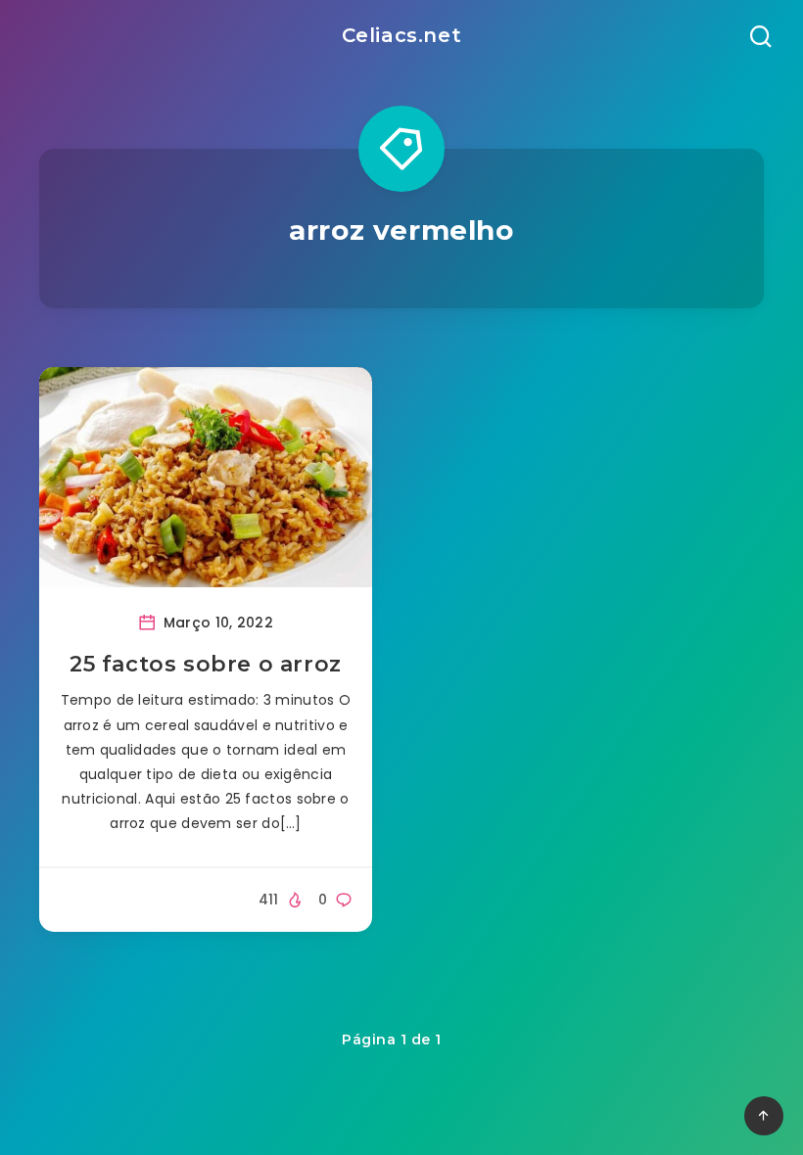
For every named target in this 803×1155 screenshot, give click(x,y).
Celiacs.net (402, 35)
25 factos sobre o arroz (206, 664)
